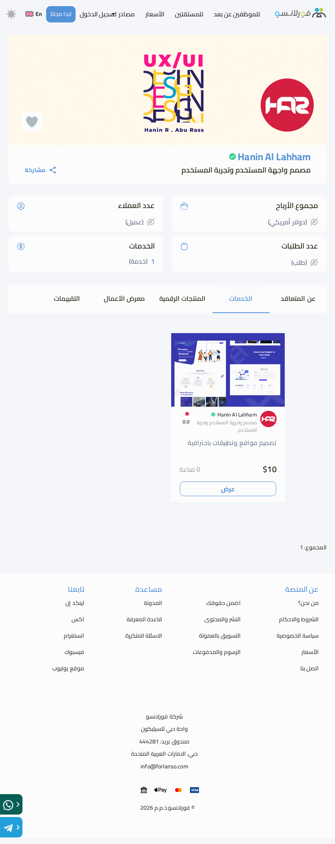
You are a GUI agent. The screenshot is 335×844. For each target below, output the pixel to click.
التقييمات (67, 298)
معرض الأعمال (124, 298)
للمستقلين (189, 14)
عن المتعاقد (298, 298)
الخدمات (240, 298)
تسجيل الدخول (98, 14)
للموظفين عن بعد (237, 14)
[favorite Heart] (32, 122)
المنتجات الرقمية (182, 298)
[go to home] (300, 13)
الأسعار (154, 14)
